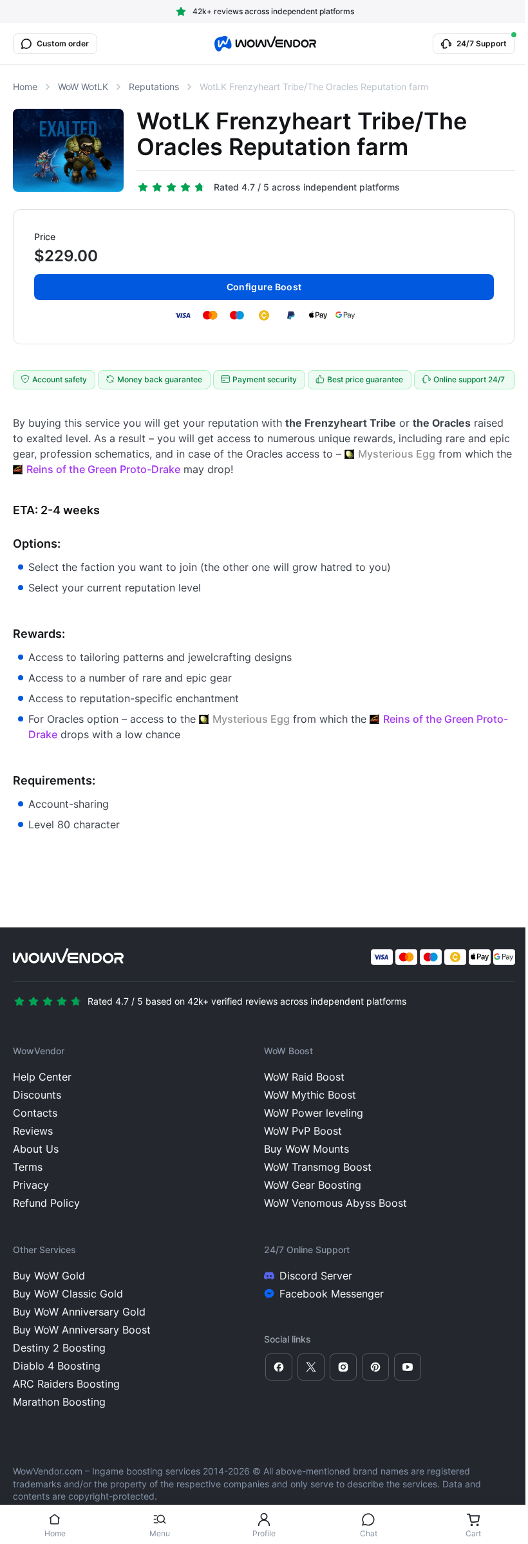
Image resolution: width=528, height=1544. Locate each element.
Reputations (154, 86)
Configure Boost (264, 286)
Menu (159, 1533)
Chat (368, 1533)
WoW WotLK (83, 86)
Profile (264, 1533)
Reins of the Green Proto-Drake (103, 469)
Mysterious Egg (396, 453)
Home (55, 1533)
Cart (473, 1533)
